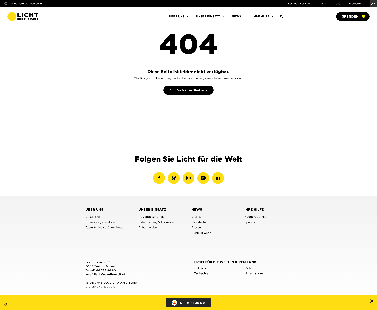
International (255, 273)
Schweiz (252, 268)
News (196, 209)
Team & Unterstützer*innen (104, 227)
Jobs (337, 3)
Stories (196, 216)
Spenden (350, 16)
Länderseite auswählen (24, 3)
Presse (322, 3)
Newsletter (199, 222)
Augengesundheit (151, 216)
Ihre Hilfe (254, 209)
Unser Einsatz (152, 209)
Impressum (355, 3)
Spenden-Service (299, 3)
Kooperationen (255, 216)
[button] (3, 307)
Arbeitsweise (147, 227)
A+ (373, 3)
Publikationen (201, 232)
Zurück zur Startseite (191, 90)
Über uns (94, 209)
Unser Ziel (92, 216)
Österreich (201, 268)
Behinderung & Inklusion (156, 222)
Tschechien (202, 273)
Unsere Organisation (100, 222)
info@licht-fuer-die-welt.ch (105, 274)
